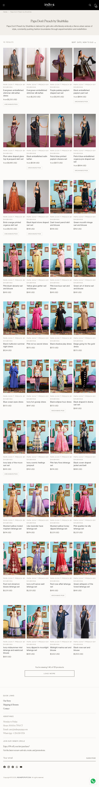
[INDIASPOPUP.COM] (49, 5)
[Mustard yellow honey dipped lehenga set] (61, 500)
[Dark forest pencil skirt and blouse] (61, 196)
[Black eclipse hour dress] (61, 376)
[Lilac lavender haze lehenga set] (38, 500)
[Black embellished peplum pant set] (85, 64)
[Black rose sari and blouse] (85, 621)
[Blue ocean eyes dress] (14, 376)
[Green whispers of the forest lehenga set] (85, 558)
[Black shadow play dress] (61, 318)
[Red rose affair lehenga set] (61, 558)
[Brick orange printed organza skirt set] (14, 196)
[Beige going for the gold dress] (85, 318)
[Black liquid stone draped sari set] (38, 196)
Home (5, 12)
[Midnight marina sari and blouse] (61, 621)
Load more (49, 673)
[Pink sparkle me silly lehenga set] (85, 500)
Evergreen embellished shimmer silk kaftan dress (13, 93)
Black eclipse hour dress (61, 402)
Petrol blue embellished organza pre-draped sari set (84, 159)
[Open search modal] (90, 5)
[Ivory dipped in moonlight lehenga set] (38, 621)
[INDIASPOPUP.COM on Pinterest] (13, 768)
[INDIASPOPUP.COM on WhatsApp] (17, 768)
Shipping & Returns (11, 705)
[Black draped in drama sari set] (85, 376)
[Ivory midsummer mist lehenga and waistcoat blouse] (14, 621)
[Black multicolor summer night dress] (14, 318)
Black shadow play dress (61, 344)
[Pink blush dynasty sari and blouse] (14, 260)
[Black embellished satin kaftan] (38, 130)
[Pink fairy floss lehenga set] (61, 437)
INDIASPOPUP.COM (24, 777)
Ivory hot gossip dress (36, 402)
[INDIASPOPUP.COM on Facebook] (4, 768)
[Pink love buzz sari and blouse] (61, 260)
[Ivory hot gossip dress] (38, 376)
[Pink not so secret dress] (38, 318)
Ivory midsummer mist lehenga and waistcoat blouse (13, 650)
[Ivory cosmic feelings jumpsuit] (38, 437)
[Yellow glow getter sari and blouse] (38, 260)
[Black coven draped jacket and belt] (85, 437)
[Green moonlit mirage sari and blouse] (85, 196)
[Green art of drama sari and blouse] (85, 260)
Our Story (7, 701)
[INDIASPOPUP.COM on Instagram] (8, 768)
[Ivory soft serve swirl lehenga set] (38, 558)
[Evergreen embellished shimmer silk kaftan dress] (14, 64)
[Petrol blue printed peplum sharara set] (61, 130)
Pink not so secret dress (37, 344)
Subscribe (91, 758)
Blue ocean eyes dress (13, 402)
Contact (6, 708)
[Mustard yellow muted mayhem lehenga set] (14, 500)
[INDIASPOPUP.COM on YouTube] (21, 768)
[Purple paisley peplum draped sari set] (61, 64)
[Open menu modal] (3, 5)
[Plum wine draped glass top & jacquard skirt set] (14, 130)
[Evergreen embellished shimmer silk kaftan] (38, 64)
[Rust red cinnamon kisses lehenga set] (14, 558)
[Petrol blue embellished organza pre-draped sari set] (85, 130)
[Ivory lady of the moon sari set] (14, 437)
